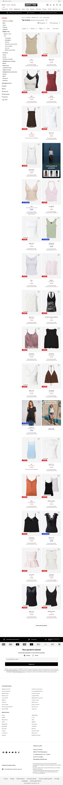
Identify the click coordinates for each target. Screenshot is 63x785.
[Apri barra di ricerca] (59, 9)
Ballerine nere (5, 695)
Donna (3, 4)
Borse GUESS (5, 708)
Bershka (33, 728)
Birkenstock (34, 733)
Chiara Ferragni (35, 730)
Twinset (4, 730)
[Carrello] (60, 5)
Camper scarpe (35, 700)
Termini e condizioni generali (45, 778)
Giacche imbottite (6, 691)
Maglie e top (35, 17)
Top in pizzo (46, 17)
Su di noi (6, 778)
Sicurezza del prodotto (35, 780)
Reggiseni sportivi (6, 689)
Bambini (13, 4)
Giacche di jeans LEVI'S (7, 706)
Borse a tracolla (35, 704)
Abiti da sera (35, 702)
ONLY (33, 719)
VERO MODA (35, 715)
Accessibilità (25, 780)
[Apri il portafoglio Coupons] (47, 5)
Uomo (8, 4)
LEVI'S (3, 722)
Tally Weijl (34, 726)
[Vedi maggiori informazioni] (31, 67)
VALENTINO (4, 724)
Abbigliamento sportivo (37, 697)
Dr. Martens (4, 733)
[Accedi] (50, 5)
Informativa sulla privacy (12, 670)
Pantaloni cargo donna (37, 689)
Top (41, 17)
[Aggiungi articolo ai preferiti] (39, 34)
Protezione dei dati (31, 778)
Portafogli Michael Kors (37, 691)
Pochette (4, 702)
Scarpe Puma (35, 706)
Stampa (12, 778)
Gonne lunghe (5, 704)
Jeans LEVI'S (5, 697)
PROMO (28, 17)
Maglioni (4, 700)
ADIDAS (33, 722)
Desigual (4, 735)
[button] (42, 23)
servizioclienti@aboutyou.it (18, 671)
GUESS (3, 717)
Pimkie (3, 715)
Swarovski (4, 728)
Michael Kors (5, 719)
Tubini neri (34, 708)
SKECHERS (4, 726)
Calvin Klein (34, 724)
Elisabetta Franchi (36, 735)
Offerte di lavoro (21, 778)
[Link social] (3, 752)
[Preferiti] (57, 5)
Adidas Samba (5, 693)
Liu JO (33, 717)
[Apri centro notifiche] (54, 5)
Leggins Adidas (35, 695)
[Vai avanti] (57, 9)
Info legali (56, 778)
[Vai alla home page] (10, 746)
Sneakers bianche (36, 693)
